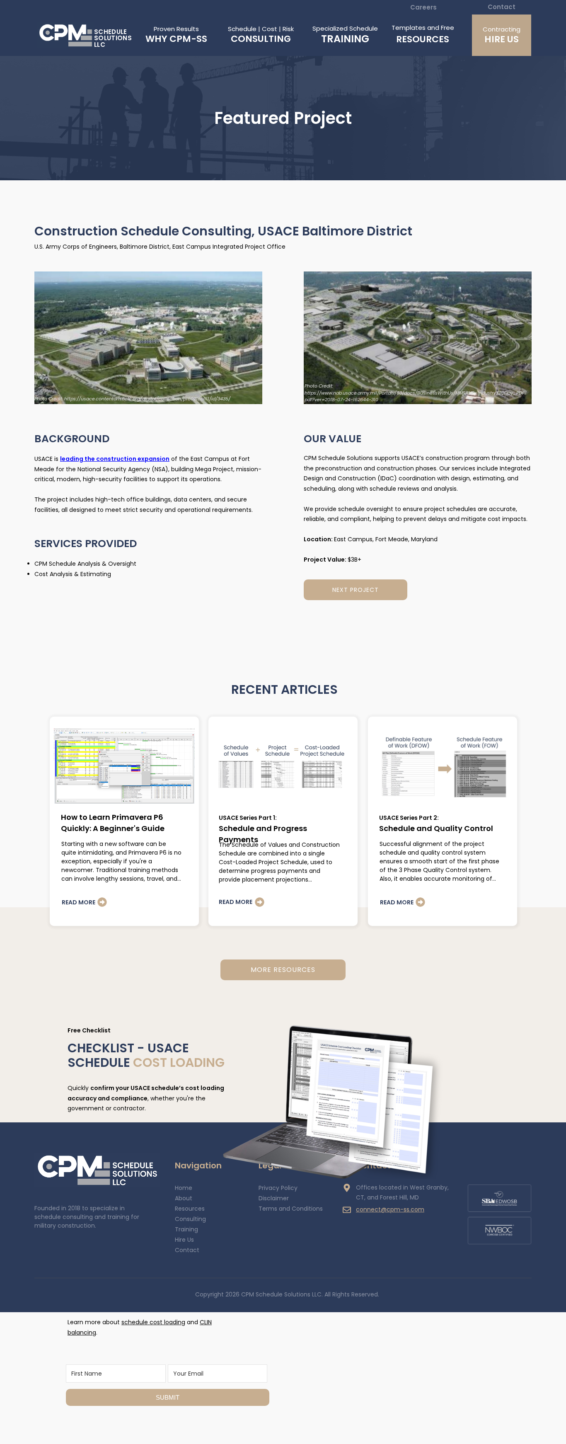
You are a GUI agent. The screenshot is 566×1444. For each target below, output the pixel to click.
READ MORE (78, 902)
